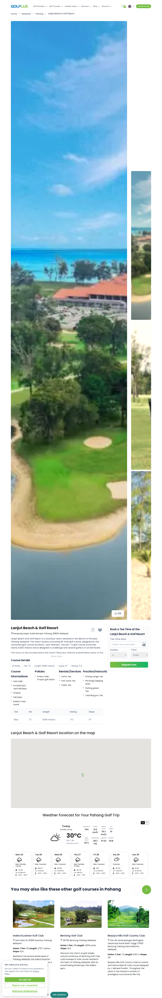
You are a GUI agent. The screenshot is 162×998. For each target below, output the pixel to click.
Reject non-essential (24, 985)
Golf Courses (54, 6)
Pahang (39, 13)
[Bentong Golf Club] (81, 914)
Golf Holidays (39, 6)
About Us (105, 6)
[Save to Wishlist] (100, 630)
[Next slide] (121, 320)
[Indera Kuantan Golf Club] (33, 914)
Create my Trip (143, 6)
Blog (95, 6)
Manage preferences (25, 991)
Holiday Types (71, 6)
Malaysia (26, 13)
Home (14, 13)
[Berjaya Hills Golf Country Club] (128, 914)
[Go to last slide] (16, 320)
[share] (93, 630)
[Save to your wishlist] (51, 903)
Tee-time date (118, 639)
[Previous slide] (141, 26)
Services (85, 6)
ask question (59, 994)
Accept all (25, 979)
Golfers (114, 650)
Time (133, 650)
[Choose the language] (130, 6)
